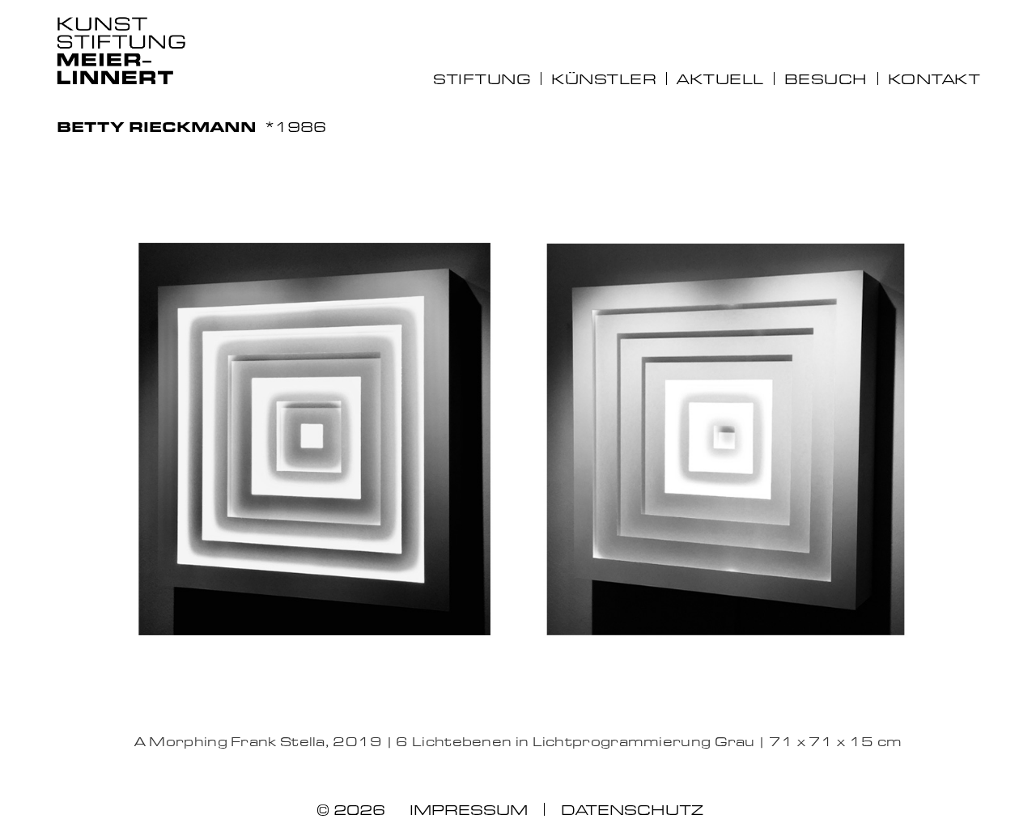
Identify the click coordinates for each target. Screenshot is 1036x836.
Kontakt (934, 78)
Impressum (469, 809)
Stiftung (482, 78)
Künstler (603, 78)
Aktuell (720, 78)
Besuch (826, 78)
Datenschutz (632, 809)
